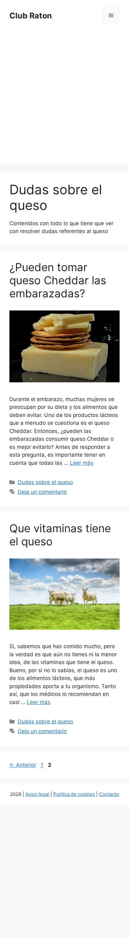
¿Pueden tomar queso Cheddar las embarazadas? (57, 280)
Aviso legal (37, 794)
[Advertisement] (64, 98)
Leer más (81, 463)
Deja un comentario (42, 492)
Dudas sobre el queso (45, 482)
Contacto (109, 794)
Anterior (22, 765)
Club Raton (30, 15)
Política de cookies (74, 794)
